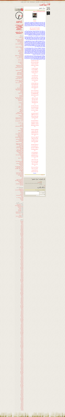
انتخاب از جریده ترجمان (20, 51)
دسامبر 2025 (22, 229)
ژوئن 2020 (22, 295)
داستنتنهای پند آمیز (21, 96)
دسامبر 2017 (22, 328)
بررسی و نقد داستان (21, 53)
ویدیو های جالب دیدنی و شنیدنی (19, 179)
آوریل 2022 (22, 272)
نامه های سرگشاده (21, 164)
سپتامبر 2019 (21, 305)
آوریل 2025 (22, 238)
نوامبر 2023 (22, 257)
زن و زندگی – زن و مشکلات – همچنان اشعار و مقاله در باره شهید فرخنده (19, 113)
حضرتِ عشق (19, 207)
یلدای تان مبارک (21, 184)
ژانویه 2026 (22, 228)
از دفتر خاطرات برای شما (20, 41)
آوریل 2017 (22, 337)
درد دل (22, 101)
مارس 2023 (22, 260)
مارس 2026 (22, 226)
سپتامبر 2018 (21, 318)
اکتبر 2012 (22, 396)
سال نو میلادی (21, 116)
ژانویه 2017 (22, 340)
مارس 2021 (22, 285)
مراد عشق (42, 8)
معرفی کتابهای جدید (21, 153)
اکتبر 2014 (22, 370)
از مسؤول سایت (21, 42)
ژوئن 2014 (22, 374)
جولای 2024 (22, 248)
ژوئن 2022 (22, 270)
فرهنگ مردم (22, 131)
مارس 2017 (22, 338)
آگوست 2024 (21, 247)
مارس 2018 (22, 325)
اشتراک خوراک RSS (18, 9)
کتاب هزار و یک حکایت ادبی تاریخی (19, 133)
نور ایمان (22, 200)
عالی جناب (20, 208)
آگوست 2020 (21, 293)
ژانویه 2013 (22, 393)
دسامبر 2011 (22, 407)
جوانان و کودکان (21, 84)
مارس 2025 (22, 239)
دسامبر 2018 (22, 315)
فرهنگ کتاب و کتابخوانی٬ (20, 130)
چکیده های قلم (21, 85)
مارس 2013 (22, 391)
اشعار (38, 10)
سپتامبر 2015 (21, 358)
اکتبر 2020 (22, 291)
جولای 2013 (22, 386)
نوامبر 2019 (22, 303)
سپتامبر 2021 (21, 279)
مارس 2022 (22, 273)
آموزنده (22, 38)
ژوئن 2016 (22, 348)
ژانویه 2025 (22, 241)
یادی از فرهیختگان (21, 182)
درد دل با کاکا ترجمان (21, 102)
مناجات (22, 160)
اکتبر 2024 (22, 245)
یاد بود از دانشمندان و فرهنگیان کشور (19, 180)
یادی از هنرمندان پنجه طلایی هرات (19, 183)
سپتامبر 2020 (21, 292)
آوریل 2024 (22, 251)
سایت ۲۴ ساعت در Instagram (19, 32)
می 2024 (22, 250)
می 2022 (22, 271)
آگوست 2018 (21, 319)
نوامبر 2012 (22, 395)
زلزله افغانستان (21, 110)
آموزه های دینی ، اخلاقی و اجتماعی (19, 39)
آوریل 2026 (22, 225)
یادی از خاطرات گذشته (20, 181)
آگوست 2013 (21, 385)
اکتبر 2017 (22, 330)
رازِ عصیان (22, 196)
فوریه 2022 (22, 274)
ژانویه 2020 (22, 301)
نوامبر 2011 (22, 408)
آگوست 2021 (21, 280)
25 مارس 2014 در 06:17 (40, 182)
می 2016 (22, 349)
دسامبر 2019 (22, 302)
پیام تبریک (22, 64)
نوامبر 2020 (22, 290)
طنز (22, 127)
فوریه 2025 (22, 240)
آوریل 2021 (22, 284)
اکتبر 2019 (22, 304)
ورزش (22, 177)
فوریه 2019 (22, 313)
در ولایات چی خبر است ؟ (20, 99)
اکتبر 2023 (22, 258)
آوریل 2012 (22, 403)
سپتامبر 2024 (21, 246)
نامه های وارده (21, 165)
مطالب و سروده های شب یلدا (20, 146)
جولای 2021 (22, 281)
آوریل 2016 (22, 350)
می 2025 (22, 237)
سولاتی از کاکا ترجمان (20, 122)
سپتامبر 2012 (21, 397)
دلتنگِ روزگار (22, 199)
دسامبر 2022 (22, 263)
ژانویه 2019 (22, 314)
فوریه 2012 (22, 405)
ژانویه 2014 (22, 380)
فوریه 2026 (22, 227)
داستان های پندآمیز (21, 95)
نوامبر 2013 (22, 382)
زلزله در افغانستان (21, 111)
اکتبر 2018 (22, 317)
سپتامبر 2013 (21, 384)
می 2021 (22, 283)
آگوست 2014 (21, 372)
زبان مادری (22, 108)
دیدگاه (48, 13)
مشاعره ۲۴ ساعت (21, 145)
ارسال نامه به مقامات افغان (20, 40)
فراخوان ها (22, 129)
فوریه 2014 (22, 379)
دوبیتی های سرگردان (21, 188)
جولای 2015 (22, 360)
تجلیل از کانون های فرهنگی (20, 72)
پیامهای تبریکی (21, 69)
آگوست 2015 (21, 359)
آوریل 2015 (22, 363)
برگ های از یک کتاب (21, 56)
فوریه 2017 (22, 339)
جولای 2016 (22, 347)
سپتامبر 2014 (21, 371)
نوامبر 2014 (22, 369)
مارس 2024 (22, 252)
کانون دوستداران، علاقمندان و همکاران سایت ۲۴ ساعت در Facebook (19, 27)
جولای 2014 (22, 373)
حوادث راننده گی (21, 86)
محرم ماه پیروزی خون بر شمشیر (19, 143)
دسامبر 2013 (22, 381)
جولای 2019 (22, 307)
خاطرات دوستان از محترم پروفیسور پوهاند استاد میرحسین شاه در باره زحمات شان (19, 90)
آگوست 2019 (21, 306)
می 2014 (22, 375)
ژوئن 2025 (22, 236)
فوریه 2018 (22, 326)
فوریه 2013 (22, 392)
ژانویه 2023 (22, 262)
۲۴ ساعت (44, 4)
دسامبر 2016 (22, 341)
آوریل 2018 (22, 324)
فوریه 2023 (22, 261)
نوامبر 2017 (22, 329)
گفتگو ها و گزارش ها (21, 140)
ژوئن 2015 (22, 361)
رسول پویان (42, 174)
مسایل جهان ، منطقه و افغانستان (19, 144)
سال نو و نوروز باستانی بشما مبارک (19, 117)
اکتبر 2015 (22, 357)
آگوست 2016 (21, 346)
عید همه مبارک (21, 128)
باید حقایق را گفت (21, 52)
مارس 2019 (22, 312)
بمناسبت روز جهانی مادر (20, 59)
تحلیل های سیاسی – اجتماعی (20, 73)
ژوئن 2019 (22, 308)
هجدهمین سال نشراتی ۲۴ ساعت (19, 172)
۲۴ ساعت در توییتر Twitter (19, 21)
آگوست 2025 (21, 234)
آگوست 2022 (21, 268)
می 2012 (22, 402)
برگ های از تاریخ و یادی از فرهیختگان (19, 55)
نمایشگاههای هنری (21, 170)
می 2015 (22, 362)
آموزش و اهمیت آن (21, 37)
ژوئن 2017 (22, 335)
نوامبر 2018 (22, 316)
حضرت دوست (19, 209)
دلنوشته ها (22, 103)
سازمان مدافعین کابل (21, 115)
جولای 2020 (22, 294)
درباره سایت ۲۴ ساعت (20, 100)
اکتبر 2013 (22, 383)
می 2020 (22, 296)
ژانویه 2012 (22, 406)
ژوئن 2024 (22, 249)
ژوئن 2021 (22, 282)
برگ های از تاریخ (21, 54)
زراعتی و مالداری (21, 109)
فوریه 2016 (22, 352)
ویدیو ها (22, 178)
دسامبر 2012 (22, 394)
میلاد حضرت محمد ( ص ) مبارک (19, 163)
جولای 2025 (22, 235)
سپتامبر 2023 (21, 259)
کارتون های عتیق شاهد (20, 132)
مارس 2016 (22, 351)
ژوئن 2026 (22, 223)
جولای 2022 (22, 269)
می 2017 (22, 336)
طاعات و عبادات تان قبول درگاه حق (19, 126)
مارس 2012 (22, 404)
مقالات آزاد (22, 156)
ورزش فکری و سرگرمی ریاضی (19, 195)
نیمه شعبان (22, 171)
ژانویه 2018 (22, 327)
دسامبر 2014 (22, 368)
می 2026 (22, 224)
